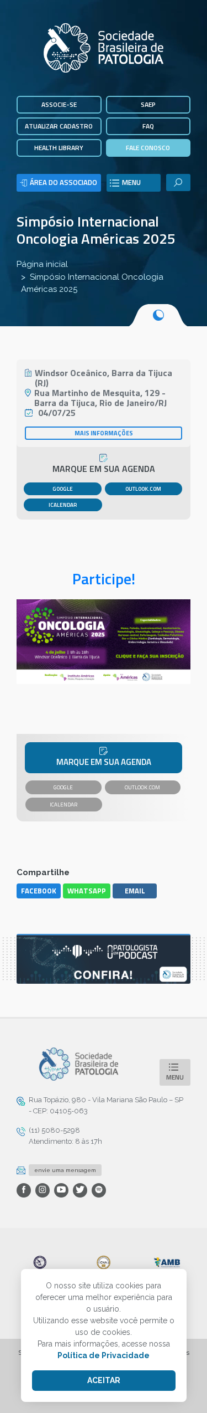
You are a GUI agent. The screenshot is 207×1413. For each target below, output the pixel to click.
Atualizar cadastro (59, 126)
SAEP (148, 104)
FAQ (148, 126)
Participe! (103, 578)
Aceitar (103, 1380)
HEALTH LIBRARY (58, 147)
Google (62, 489)
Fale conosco (148, 147)
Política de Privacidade (103, 1355)
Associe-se (59, 104)
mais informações (104, 433)
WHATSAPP (86, 890)
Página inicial (42, 264)
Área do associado (63, 182)
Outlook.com (143, 489)
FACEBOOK (38, 890)
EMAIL (135, 890)
